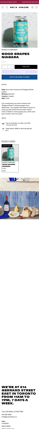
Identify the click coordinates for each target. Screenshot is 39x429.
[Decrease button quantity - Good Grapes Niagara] (4, 67)
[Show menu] (3, 7)
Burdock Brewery (10, 50)
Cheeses (5, 423)
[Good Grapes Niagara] (10, 152)
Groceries (6, 426)
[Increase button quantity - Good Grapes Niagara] (11, 67)
